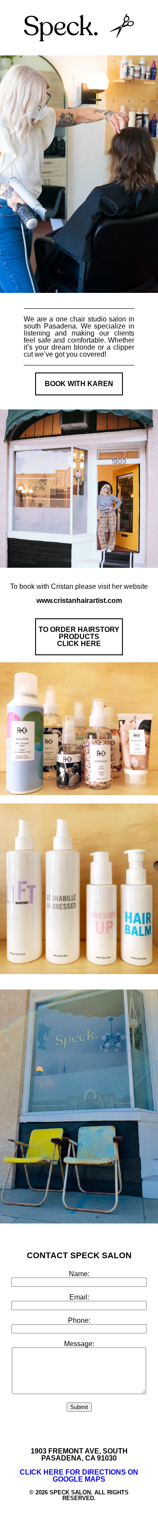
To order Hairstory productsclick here (79, 636)
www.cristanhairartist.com (79, 600)
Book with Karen (79, 383)
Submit (79, 1407)
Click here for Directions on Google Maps (79, 1475)
